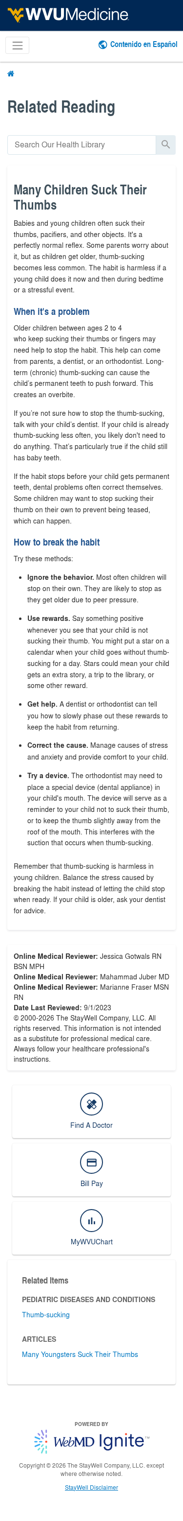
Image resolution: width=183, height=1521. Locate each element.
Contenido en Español (144, 43)
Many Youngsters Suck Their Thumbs (80, 1354)
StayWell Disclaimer (91, 1487)
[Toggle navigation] (17, 45)
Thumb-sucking (46, 1314)
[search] (82, 145)
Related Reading (61, 106)
